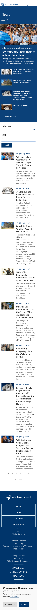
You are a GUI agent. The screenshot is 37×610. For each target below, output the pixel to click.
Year (3, 135)
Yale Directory (18, 558)
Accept (24, 605)
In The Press (6, 116)
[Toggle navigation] (34, 4)
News (8, 20)
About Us (19, 518)
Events (18, 531)
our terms (14, 597)
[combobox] (18, 130)
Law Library (18, 543)
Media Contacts (18, 534)
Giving (18, 507)
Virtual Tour (18, 524)
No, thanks (10, 605)
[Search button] (27, 7)
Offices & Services (18, 541)
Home (3, 20)
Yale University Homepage (18, 561)
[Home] (10, 5)
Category (6, 126)
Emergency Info (18, 556)
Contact (18, 513)
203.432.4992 (18, 576)
